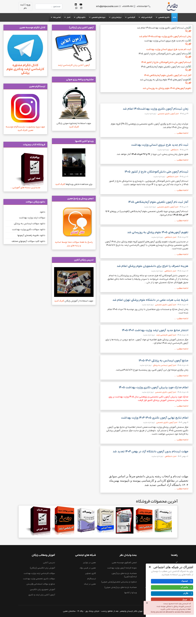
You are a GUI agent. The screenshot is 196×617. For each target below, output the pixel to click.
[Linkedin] (76, 4)
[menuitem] (174, 17)
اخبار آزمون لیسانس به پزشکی (164, 365)
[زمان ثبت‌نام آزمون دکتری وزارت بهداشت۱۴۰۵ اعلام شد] (189, 31)
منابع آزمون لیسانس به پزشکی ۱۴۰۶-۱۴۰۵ (163, 361)
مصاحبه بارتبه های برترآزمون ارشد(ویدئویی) (124, 575)
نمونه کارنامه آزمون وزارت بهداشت (122, 568)
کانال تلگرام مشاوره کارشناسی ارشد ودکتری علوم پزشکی (25, 69)
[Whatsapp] (76, 8)
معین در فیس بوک (88, 568)
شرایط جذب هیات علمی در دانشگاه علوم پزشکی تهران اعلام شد (150, 300)
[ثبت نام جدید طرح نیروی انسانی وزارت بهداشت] (189, 44)
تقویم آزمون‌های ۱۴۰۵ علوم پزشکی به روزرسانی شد (167, 88)
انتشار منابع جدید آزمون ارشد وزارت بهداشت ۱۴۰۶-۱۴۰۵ (155, 330)
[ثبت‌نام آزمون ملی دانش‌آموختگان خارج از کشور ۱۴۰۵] (189, 57)
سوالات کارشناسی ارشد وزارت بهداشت (39, 573)
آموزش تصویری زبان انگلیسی (42, 589)
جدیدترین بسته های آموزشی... (25, 187)
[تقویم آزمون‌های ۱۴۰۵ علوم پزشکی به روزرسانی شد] (189, 83)
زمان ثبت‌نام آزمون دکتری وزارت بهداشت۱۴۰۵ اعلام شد (165, 36)
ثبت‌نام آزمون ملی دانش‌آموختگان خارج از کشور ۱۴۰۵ (166, 62)
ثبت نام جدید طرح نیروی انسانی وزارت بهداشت (168, 49)
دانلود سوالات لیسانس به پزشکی (29, 223)
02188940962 (127, 6)
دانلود (42, 212)
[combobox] (48, 6)
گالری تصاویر (90, 573)
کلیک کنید (74, 126)
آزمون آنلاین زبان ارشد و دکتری (41, 594)
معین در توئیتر (89, 562)
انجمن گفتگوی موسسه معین (124, 562)
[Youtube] (81, 4)
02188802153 (142, 6)
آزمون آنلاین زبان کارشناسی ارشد (74, 65)
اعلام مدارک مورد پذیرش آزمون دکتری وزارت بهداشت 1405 (153, 387)
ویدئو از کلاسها (130, 592)
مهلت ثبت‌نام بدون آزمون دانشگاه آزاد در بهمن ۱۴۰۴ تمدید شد (150, 451)
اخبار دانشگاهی (172, 176)
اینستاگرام (91, 578)
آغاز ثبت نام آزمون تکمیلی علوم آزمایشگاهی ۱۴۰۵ (167, 75)
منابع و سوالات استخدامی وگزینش (40, 584)
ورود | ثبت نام (25, 6)
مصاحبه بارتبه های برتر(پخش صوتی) (120, 587)
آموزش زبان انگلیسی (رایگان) (42, 568)
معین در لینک (90, 584)
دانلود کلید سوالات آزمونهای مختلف (28, 241)
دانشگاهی (174, 150)
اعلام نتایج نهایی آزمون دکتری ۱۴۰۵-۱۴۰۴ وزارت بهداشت (154, 418)
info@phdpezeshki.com (107, 6)
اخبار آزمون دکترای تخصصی (168, 113)
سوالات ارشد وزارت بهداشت (32, 217)
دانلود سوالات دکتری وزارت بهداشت (28, 229)
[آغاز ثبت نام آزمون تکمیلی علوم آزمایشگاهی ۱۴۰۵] (189, 70)
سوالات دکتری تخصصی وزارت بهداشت (39, 578)
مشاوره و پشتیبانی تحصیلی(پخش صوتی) (119, 582)
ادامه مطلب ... (181, 133)
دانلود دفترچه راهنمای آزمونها (31, 235)
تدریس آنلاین (49, 562)
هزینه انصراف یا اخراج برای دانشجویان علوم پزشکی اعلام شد (152, 266)
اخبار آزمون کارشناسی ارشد (166, 335)
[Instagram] (81, 8)
